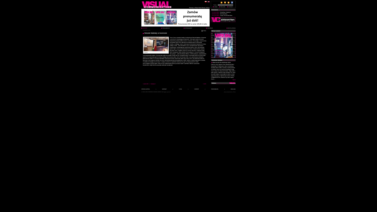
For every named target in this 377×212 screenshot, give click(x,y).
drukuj (204, 30)
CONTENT (145, 30)
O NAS (215, 6)
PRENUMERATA (166, 28)
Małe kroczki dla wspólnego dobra (222, 62)
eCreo (234, 91)
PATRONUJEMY (188, 28)
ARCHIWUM (210, 28)
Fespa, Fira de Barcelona (226, 15)
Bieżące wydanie (216, 31)
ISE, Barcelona (223, 13)
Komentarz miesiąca (217, 60)
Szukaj (214, 4)
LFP (149, 30)
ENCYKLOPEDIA (232, 28)
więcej (233, 79)
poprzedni (146, 83)
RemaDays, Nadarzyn (225, 12)
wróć (205, 83)
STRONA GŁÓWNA (145, 89)
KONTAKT (230, 6)
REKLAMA (222, 6)
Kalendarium (214, 9)
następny (153, 83)
